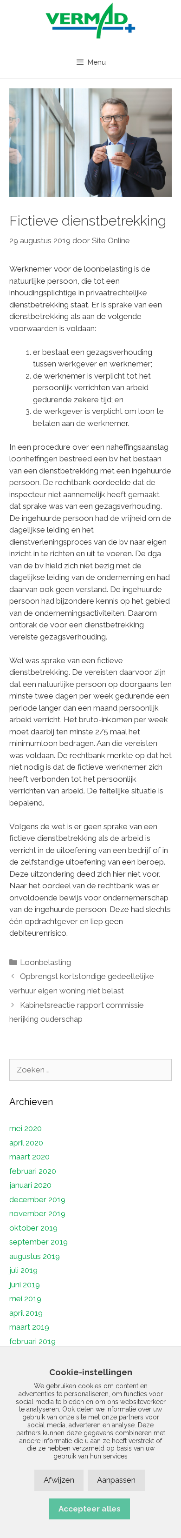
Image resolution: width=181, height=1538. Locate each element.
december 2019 (37, 1199)
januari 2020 (30, 1185)
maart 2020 (29, 1156)
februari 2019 (32, 1341)
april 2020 (26, 1142)
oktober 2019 (33, 1227)
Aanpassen (116, 1480)
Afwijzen (59, 1480)
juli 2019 (23, 1270)
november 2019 (37, 1213)
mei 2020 (25, 1128)
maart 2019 (29, 1327)
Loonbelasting (45, 962)
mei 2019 (25, 1298)
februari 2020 (32, 1171)
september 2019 (38, 1241)
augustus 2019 (34, 1256)
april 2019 (26, 1313)
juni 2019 (24, 1284)
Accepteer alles (89, 1508)
